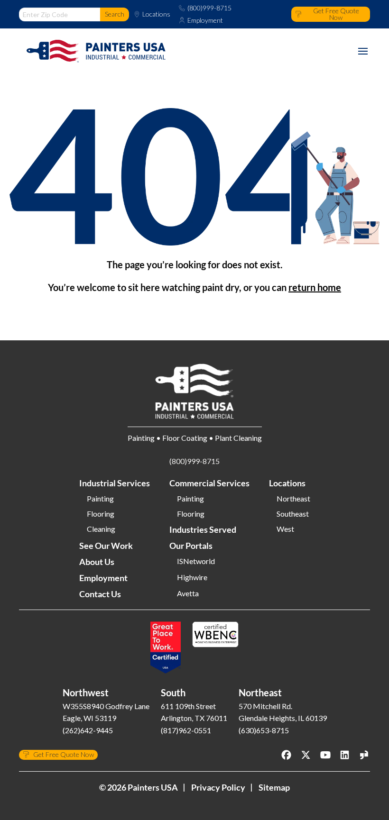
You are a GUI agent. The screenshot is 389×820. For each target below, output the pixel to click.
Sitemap (274, 787)
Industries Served (202, 529)
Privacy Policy (218, 787)
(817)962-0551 (186, 730)
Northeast (293, 498)
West (285, 529)
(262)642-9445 (88, 730)
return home (314, 287)
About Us (96, 561)
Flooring (100, 514)
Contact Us (100, 594)
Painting (100, 498)
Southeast (293, 514)
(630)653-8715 (264, 730)
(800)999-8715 (209, 8)
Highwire (192, 577)
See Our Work (106, 545)
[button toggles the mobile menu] (363, 51)
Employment (205, 20)
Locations (156, 14)
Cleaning (101, 529)
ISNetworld (196, 561)
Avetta (188, 593)
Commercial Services (209, 483)
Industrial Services (114, 483)
